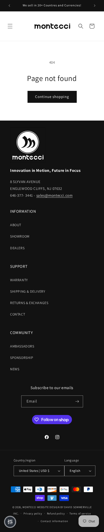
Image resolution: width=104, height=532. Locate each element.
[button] (10, 26)
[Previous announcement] (9, 5)
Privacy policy (32, 513)
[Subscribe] (77, 401)
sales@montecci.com (54, 195)
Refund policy (56, 513)
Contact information (54, 521)
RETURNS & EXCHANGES (29, 303)
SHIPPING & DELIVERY (27, 291)
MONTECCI (29, 507)
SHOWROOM (20, 236)
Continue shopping (52, 96)
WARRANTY (19, 280)
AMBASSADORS (22, 346)
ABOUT (15, 225)
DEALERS (17, 248)
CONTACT (17, 314)
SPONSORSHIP (21, 357)
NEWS (14, 369)
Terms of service (80, 513)
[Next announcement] (94, 5)
